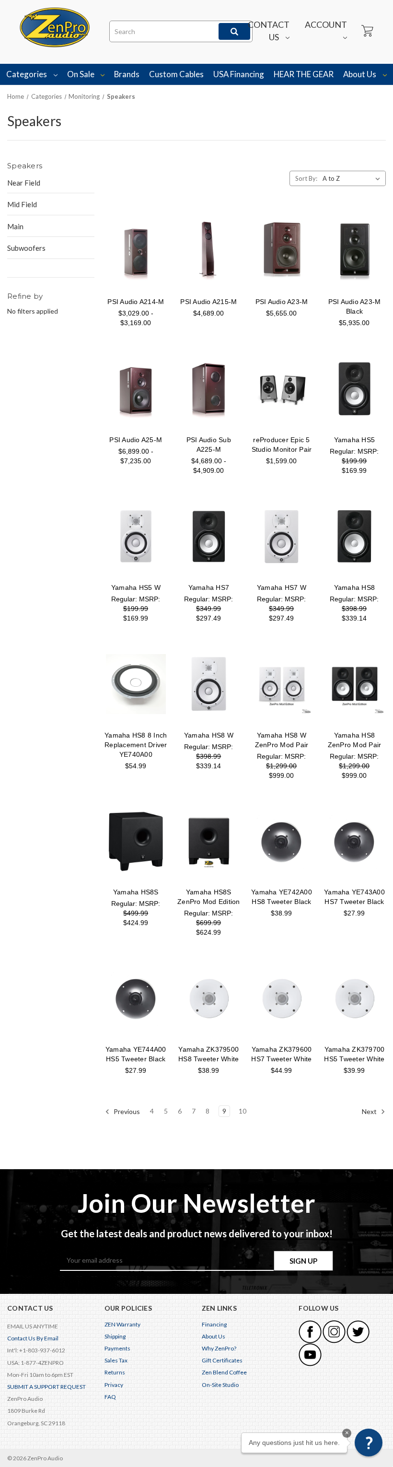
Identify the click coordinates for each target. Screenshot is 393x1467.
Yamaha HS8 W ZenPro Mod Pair (282, 740)
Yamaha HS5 (354, 440)
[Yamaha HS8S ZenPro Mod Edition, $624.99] (209, 841)
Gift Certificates (222, 1360)
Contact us (268, 30)
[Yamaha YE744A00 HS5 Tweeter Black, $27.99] (136, 998)
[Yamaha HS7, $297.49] (209, 536)
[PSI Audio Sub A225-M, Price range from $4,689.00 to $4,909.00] (209, 388)
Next (370, 1111)
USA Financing (238, 74)
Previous (126, 1111)
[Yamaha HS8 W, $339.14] (209, 684)
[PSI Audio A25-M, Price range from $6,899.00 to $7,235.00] (136, 388)
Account (326, 24)
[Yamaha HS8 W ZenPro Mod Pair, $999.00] (282, 684)
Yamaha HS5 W (136, 587)
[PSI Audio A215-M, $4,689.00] (209, 250)
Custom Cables (176, 74)
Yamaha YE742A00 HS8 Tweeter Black (281, 896)
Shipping (115, 1336)
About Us (360, 74)
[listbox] (353, 178)
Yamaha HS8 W (208, 735)
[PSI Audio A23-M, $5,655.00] (282, 250)
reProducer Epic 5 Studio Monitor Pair (282, 444)
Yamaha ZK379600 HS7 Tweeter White (281, 1054)
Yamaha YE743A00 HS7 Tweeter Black (354, 896)
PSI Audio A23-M (281, 301)
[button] (368, 1442)
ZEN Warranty (122, 1324)
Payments (117, 1348)
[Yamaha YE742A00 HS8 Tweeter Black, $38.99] (282, 841)
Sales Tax (115, 1360)
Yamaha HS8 (354, 587)
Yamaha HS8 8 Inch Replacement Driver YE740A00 (135, 744)
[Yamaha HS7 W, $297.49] (282, 536)
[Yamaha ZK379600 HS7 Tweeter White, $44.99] (282, 998)
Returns (114, 1372)
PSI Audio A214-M (135, 301)
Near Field (23, 182)
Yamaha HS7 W (281, 587)
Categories (27, 74)
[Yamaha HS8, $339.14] (354, 536)
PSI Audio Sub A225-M (208, 444)
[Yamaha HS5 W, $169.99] (136, 536)
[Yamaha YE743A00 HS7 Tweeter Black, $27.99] (354, 841)
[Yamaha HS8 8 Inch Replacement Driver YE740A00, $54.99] (136, 684)
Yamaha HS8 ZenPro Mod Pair (354, 740)
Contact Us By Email (32, 1338)
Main (15, 226)
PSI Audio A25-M (135, 440)
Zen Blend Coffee (224, 1372)
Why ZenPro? (219, 1348)
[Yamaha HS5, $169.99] (354, 388)
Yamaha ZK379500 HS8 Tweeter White (208, 1054)
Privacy (113, 1384)
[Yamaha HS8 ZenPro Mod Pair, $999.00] (354, 684)
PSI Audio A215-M (208, 301)
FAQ (110, 1396)
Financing (214, 1324)
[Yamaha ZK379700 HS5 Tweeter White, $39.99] (354, 998)
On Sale (81, 74)
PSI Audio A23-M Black (354, 306)
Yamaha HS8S (136, 892)
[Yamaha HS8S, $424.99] (136, 841)
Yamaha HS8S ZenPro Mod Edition (208, 896)
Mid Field (22, 204)
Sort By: (306, 178)
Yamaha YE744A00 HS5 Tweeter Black (135, 1054)
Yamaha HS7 (209, 587)
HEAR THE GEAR (304, 74)
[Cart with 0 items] (367, 31)
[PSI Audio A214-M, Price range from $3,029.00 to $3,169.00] (136, 250)
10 (242, 1111)
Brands (126, 74)
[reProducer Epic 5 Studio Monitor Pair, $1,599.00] (282, 388)
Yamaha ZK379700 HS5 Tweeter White (354, 1054)
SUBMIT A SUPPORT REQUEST (46, 1386)
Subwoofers (26, 248)
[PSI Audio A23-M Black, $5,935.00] (354, 250)
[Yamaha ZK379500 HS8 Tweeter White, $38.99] (209, 998)
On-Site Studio (220, 1384)
